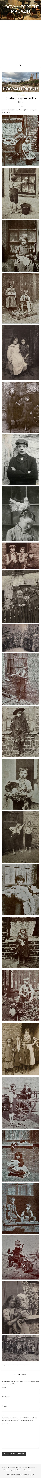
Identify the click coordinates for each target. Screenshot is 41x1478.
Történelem (20, 95)
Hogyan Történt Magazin (20, 9)
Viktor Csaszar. (29, 1474)
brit (4, 1366)
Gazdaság (15, 1470)
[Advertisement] (20, 41)
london (17, 1366)
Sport (29, 1470)
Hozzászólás (6, 1424)
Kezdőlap (4, 1468)
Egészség (9, 1470)
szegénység (25, 1366)
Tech (20, 1470)
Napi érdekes (32, 1468)
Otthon (25, 1470)
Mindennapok (20, 1468)
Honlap (4, 1406)
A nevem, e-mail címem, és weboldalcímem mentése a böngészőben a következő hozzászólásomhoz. (19, 1419)
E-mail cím (6, 1397)
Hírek (26, 1468)
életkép (10, 1366)
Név (4, 1387)
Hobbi (3, 1470)
